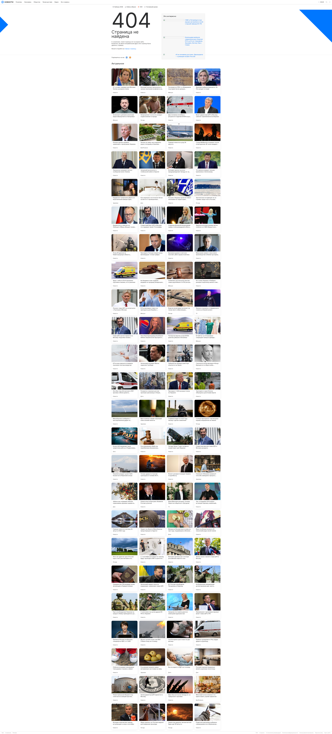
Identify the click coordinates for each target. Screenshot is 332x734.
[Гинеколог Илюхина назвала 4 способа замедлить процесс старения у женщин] (207, 468)
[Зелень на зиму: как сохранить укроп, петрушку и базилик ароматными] (152, 137)
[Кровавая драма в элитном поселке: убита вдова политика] (180, 247)
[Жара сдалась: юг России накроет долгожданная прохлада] (152, 717)
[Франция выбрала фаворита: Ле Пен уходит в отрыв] (207, 81)
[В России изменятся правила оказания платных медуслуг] (124, 357)
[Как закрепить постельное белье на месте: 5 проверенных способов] (152, 192)
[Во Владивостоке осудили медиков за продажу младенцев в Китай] (152, 275)
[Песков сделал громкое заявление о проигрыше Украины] (124, 137)
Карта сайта (327, 732)
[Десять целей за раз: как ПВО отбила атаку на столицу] (152, 634)
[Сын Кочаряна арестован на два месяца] (180, 634)
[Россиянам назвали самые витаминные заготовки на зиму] (152, 661)
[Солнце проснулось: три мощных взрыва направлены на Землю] (207, 413)
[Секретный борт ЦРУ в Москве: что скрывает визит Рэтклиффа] (152, 219)
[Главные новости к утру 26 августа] (180, 137)
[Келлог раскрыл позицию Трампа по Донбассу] (180, 468)
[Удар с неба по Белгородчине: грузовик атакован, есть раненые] (124, 275)
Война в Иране (131, 7)
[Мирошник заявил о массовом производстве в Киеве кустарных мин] (207, 247)
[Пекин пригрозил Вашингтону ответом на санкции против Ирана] (124, 689)
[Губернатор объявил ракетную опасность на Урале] (180, 357)
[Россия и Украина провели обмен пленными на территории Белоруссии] (180, 192)
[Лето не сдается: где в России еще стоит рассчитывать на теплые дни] (124, 551)
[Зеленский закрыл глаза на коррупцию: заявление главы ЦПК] (152, 578)
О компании (8, 732)
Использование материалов (306, 732)
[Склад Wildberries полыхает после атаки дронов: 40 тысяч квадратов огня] (207, 137)
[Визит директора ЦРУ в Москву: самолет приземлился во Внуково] (207, 109)
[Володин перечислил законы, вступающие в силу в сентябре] (124, 717)
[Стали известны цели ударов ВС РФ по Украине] (152, 606)
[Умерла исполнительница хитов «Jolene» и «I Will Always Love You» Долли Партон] (207, 219)
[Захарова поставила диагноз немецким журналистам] (180, 606)
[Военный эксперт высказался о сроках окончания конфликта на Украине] (152, 81)
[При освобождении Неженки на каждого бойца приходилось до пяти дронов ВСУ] (124, 606)
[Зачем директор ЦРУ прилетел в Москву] (152, 689)
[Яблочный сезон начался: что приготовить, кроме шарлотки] (207, 689)
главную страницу (130, 49)
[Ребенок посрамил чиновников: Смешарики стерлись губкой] (124, 661)
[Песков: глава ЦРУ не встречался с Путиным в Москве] (124, 302)
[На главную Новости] (8, 2)
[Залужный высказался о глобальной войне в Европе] (152, 164)
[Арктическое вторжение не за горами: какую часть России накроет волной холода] (207, 192)
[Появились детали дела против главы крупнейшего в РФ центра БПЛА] (180, 275)
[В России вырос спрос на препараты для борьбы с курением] (152, 302)
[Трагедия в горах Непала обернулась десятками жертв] (207, 385)
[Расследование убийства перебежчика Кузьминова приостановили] (152, 440)
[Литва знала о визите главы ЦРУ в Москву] (207, 551)
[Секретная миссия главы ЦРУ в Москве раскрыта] (207, 440)
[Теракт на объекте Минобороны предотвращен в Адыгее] (152, 523)
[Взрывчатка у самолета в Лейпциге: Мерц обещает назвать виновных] (124, 219)
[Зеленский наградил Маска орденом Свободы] (152, 357)
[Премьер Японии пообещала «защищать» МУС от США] (124, 634)
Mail (3, 732)
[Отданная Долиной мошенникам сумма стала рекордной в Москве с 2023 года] (180, 219)
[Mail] (2, 2)
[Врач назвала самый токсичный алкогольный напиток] (152, 413)
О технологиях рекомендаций (273, 732)
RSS (257, 732)
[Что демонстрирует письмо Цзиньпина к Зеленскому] (207, 164)
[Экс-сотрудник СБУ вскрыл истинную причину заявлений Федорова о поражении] (207, 496)
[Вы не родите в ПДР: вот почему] (180, 661)
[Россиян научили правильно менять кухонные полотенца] (207, 661)
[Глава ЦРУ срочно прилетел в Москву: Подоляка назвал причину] (124, 330)
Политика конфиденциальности (290, 732)
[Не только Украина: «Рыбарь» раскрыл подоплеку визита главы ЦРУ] (207, 275)
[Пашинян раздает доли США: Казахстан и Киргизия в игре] (124, 468)
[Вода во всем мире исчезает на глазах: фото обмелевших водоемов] (180, 302)
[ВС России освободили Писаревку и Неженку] (180, 578)
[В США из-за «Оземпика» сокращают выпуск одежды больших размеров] (207, 330)
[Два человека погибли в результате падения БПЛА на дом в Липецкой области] (180, 109)
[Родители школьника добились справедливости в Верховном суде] (207, 717)
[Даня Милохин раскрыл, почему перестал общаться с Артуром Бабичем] (180, 496)
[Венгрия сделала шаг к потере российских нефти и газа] (180, 551)
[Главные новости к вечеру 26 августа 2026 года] (124, 523)
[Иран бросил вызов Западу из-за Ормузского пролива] (180, 689)
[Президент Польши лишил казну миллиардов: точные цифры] (152, 247)
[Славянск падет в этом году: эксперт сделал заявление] (180, 413)
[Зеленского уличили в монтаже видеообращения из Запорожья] (124, 109)
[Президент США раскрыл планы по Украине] (180, 385)
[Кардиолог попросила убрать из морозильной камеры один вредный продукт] (124, 192)
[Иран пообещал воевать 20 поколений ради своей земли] (207, 523)
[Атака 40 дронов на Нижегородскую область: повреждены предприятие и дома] (124, 247)
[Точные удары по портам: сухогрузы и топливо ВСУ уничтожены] (152, 468)
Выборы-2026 (118, 7)
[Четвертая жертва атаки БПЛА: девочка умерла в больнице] (180, 330)
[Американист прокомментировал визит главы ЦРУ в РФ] (207, 606)
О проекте (261, 732)
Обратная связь (319, 732)
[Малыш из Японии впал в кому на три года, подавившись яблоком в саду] (180, 523)
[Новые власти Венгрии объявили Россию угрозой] (152, 496)
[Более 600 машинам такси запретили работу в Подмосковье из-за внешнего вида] (124, 440)
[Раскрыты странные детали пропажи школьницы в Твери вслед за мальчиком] (152, 385)
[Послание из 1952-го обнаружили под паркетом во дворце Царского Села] (180, 81)
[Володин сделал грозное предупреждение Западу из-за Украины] (180, 164)
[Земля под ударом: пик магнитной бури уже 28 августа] (180, 717)
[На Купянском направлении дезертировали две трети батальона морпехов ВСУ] (207, 578)
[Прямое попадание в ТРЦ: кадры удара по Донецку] (207, 634)
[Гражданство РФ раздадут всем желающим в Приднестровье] (124, 578)
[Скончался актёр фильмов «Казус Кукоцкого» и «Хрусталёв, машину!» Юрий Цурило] (207, 357)
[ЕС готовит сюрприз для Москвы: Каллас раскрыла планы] (124, 81)
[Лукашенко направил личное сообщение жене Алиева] (124, 164)
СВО (141, 7)
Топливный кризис (152, 7)
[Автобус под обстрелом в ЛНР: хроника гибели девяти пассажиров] (124, 385)
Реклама (15, 732)
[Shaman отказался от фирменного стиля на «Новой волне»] (207, 302)
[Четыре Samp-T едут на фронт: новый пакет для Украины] (180, 440)
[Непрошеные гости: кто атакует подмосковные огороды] (152, 109)
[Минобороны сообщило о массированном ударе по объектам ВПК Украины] (124, 413)
